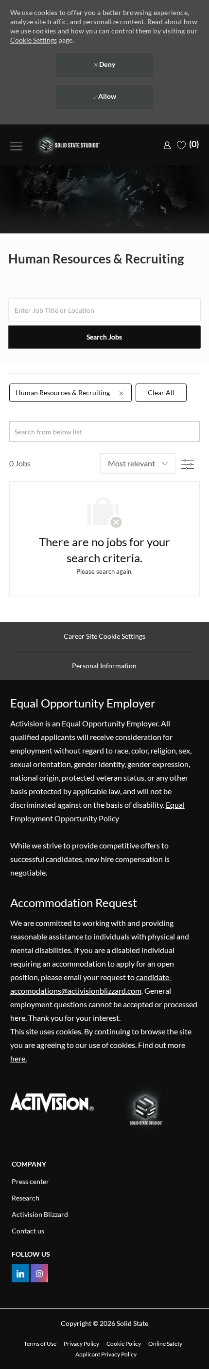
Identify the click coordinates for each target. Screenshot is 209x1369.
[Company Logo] (71, 144)
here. (18, 1058)
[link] (167, 144)
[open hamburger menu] (16, 145)
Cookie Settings (33, 40)
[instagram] (39, 1273)
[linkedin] (20, 1273)
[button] (104, 337)
